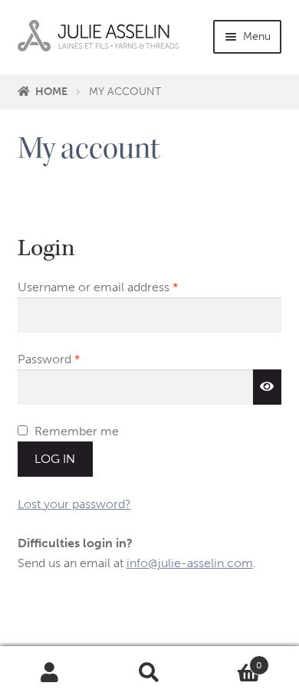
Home (51, 91)
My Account (50, 673)
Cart (230, 660)
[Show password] (267, 387)
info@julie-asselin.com (190, 563)
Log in (54, 458)
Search (149, 673)
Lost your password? (74, 504)
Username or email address (123, 286)
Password (74, 358)
